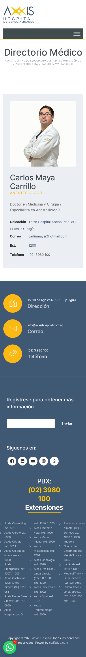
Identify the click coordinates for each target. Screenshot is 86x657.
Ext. (13, 245)
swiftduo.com (58, 642)
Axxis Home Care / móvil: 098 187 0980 (15, 601)
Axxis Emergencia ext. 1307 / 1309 (14, 569)
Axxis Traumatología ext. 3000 (43, 610)
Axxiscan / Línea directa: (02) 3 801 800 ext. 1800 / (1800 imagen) (74, 532)
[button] (9, 647)
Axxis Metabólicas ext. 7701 (44, 551)
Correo (15, 236)
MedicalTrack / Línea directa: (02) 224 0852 (73, 579)
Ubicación (18, 222)
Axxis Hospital (42, 638)
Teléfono (17, 255)
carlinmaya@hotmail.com (47, 236)
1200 (32, 245)
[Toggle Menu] (76, 34)
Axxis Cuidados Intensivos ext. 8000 (14, 556)
